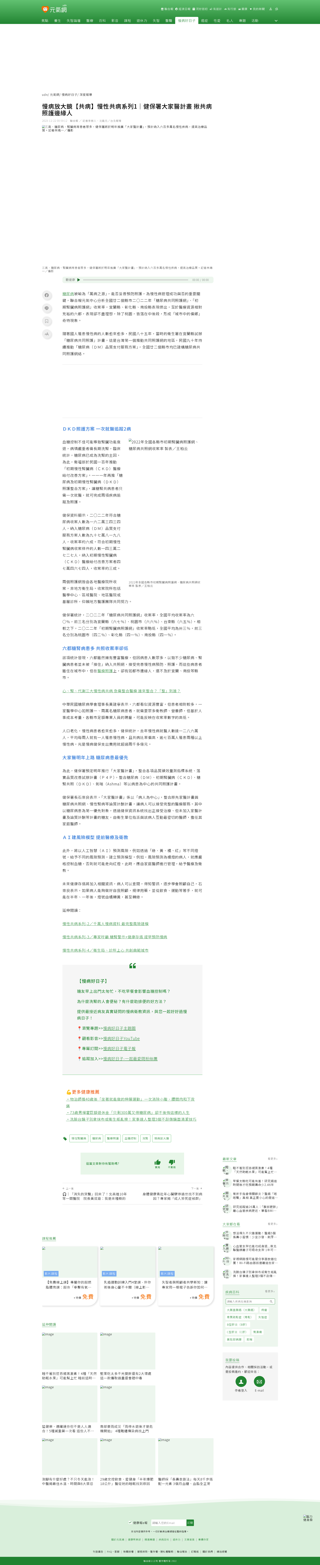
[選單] (276, 9)
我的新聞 (258, 9)
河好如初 (201, 9)
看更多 (272, 1158)
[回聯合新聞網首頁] (45, 9)
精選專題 (150, 1539)
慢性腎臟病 (84, 468)
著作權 (154, 1551)
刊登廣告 (98, 1551)
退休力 (142, 20)
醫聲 (168, 20)
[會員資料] (270, 9)
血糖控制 (70, 441)
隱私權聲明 (166, 1551)
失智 (156, 20)
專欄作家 (203, 1539)
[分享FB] (46, 295)
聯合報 (168, 9)
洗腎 (105, 448)
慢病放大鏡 (161, 1138)
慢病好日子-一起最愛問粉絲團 (130, 1058)
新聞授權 (128, 1551)
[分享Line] (46, 308)
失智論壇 (74, 20)
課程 (127, 20)
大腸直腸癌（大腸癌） (241, 1310)
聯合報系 (182, 1551)
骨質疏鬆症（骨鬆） (240, 1317)
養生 (57, 20)
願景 (244, 9)
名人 (229, 20)
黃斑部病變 (234, 1339)
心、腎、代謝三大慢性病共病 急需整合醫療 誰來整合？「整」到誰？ (121, 690)
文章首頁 (189, 1539)
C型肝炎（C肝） (237, 1332)
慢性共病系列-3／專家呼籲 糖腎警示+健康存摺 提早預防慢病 (114, 936)
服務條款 (142, 1551)
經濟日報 (184, 9)
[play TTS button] (78, 279)
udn (45, 94)
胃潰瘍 (257, 1332)
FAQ (109, 1551)
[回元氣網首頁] (58, 9)
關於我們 (208, 1551)
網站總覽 (222, 1551)
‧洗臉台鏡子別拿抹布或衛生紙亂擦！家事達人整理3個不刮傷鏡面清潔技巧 (131, 1119)
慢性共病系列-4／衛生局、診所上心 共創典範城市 (105, 950)
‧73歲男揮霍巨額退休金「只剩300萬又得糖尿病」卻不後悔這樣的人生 (128, 1112)
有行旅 (231, 9)
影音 (115, 20)
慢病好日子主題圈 (119, 1028)
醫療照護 (105, 670)
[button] (276, 20)
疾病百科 (164, 1539)
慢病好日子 (187, 20)
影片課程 (51, 1273)
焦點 (45, 20)
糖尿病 (68, 293)
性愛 (217, 20)
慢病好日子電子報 (119, 1048)
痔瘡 (264, 1310)
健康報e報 (140, 1523)
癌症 (204, 20)
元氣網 (54, 94)
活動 (255, 20)
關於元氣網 (117, 1539)
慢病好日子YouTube (121, 1038)
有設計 (217, 9)
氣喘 (249, 1339)
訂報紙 (195, 1551)
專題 (242, 20)
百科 (102, 20)
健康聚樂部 (134, 1539)
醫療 (89, 20)
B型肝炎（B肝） (238, 1324)
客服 (117, 1551)
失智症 (262, 1317)
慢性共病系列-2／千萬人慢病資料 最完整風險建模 (105, 923)
